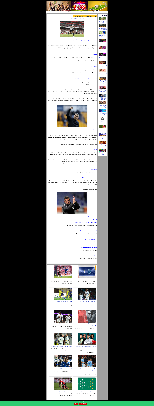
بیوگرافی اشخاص (82, 11)
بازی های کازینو (88, 11)
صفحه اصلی (104, 11)
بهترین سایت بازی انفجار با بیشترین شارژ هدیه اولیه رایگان (103, 137)
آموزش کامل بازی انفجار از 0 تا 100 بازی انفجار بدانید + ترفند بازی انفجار (102, 106)
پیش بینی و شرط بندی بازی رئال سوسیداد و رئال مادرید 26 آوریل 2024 (61, 346)
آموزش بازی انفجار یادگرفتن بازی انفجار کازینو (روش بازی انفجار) (103, 130)
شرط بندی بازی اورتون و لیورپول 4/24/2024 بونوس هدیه (63, 368)
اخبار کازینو (68, 11)
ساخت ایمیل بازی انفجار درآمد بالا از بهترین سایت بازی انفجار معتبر (102, 122)
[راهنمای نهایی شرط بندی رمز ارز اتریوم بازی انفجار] (103, 25)
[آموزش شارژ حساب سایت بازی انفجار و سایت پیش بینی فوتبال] (103, 87)
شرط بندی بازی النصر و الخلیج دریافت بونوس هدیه (64, 301)
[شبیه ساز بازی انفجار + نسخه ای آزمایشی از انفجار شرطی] (103, 95)
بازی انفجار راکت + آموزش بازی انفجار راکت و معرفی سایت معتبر (103, 66)
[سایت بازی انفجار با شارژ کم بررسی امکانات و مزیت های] (103, 110)
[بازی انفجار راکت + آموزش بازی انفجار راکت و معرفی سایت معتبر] (103, 62)
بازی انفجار (99, 11)
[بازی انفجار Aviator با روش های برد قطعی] (103, 40)
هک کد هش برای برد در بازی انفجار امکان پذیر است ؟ (102, 58)
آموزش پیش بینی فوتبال (90, 263)
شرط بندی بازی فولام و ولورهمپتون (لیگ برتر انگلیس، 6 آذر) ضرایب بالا (84, 16)
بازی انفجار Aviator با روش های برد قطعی (103, 43)
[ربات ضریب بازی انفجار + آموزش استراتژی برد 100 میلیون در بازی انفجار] (103, 70)
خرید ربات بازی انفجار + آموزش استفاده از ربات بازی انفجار (102, 153)
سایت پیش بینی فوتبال (75, 11)
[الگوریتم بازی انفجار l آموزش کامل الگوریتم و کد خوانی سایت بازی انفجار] (103, 78)
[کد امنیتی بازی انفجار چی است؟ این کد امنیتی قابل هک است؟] (103, 32)
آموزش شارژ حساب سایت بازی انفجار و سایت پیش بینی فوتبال (103, 90)
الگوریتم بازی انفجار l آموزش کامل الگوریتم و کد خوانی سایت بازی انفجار (102, 82)
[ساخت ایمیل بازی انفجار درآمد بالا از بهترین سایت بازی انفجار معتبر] (103, 118)
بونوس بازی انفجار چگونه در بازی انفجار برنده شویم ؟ (103, 145)
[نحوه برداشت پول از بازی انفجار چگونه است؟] (103, 19)
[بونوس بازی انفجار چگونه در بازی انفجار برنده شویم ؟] (103, 142)
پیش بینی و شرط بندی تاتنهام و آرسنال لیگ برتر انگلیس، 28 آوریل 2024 (61, 323)
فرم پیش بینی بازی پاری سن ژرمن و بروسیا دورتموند (88, 301)
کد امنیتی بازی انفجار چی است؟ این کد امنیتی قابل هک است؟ (103, 36)
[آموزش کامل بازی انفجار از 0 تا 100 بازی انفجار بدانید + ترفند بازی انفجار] (103, 103)
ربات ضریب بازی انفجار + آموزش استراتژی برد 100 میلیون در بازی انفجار (103, 73)
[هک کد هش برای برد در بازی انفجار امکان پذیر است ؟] (103, 54)
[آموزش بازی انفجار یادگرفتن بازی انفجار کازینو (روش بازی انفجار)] (103, 126)
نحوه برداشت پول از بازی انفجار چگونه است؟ (103, 22)
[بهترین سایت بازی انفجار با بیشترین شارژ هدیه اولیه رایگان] (103, 134)
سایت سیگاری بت (83, 403)
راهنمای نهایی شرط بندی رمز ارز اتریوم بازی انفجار (103, 29)
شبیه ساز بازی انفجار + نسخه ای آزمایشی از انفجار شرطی (102, 98)
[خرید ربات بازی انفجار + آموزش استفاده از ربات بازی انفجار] (103, 150)
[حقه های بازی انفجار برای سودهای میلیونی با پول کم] (103, 47)
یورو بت (76, 403)
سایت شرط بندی (94, 11)
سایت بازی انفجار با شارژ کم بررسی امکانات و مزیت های (103, 114)
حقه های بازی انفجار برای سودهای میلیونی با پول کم (103, 50)
